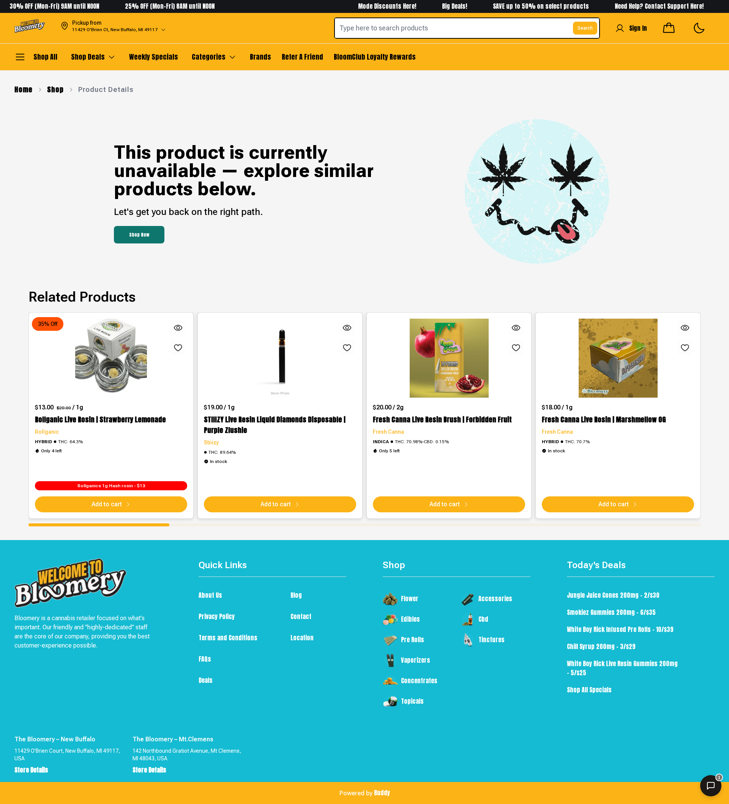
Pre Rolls (412, 639)
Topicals (412, 701)
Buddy (382, 792)
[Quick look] (178, 327)
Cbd (483, 619)
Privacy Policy (217, 616)
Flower (409, 598)
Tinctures (491, 639)
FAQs (205, 658)
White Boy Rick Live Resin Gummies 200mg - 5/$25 (622, 668)
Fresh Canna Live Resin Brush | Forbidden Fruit (442, 419)
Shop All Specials (589, 689)
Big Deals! (438, 6)
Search (585, 28)
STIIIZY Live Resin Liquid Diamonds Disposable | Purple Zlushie (275, 424)
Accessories (495, 598)
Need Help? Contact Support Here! (644, 6)
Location (302, 637)
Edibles (410, 619)
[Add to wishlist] (178, 347)
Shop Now (139, 234)
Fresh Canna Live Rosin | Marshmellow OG (604, 419)
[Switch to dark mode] (699, 28)
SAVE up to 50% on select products (525, 6)
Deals (206, 680)
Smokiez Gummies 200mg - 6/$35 (611, 612)
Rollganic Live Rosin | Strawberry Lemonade (100, 419)
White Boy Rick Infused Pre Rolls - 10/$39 (620, 629)
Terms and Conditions (228, 637)
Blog (296, 595)
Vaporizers (415, 660)
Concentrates (419, 680)
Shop (55, 89)
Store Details (31, 769)
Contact (300, 616)
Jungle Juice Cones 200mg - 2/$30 (613, 595)
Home (23, 89)
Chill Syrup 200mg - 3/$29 (601, 646)
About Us (210, 595)
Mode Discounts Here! (372, 6)
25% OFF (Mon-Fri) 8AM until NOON (154, 6)
